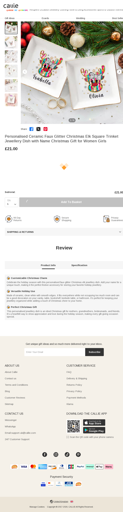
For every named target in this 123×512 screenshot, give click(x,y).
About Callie (11, 372)
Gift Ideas (10, 18)
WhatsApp (10, 426)
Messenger (11, 420)
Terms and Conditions (16, 384)
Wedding (80, 18)
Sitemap (9, 404)
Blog (7, 391)
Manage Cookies (37, 507)
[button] (119, 71)
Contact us (10, 378)
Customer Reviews (15, 397)
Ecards (45, 18)
